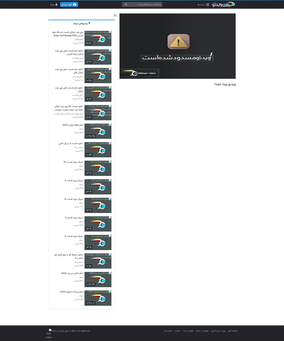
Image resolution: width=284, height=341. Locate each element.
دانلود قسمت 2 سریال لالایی (71, 143)
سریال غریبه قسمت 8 (74, 199)
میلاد (81, 129)
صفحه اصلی (232, 330)
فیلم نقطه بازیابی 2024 (72, 125)
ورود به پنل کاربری (218, 330)
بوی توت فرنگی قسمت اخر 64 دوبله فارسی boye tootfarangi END (67, 34)
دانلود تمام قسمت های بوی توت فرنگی (69, 89)
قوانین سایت (188, 330)
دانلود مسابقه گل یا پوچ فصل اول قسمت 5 (68, 256)
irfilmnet (79, 39)
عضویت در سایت (202, 330)
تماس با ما (168, 330)
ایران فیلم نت (77, 58)
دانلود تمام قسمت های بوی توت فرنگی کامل (69, 71)
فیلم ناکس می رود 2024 (72, 273)
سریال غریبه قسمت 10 (73, 162)
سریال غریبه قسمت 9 (74, 180)
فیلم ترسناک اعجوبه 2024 (71, 292)
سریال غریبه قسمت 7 (74, 218)
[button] (203, 5)
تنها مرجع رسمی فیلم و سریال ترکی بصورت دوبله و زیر (67, 113)
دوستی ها (79, 147)
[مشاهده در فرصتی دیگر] (107, 35)
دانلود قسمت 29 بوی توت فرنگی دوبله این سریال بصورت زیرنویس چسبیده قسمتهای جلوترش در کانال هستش (68, 108)
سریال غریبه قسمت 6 (74, 236)
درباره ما (177, 330)
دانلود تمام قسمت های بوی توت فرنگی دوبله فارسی (69, 52)
